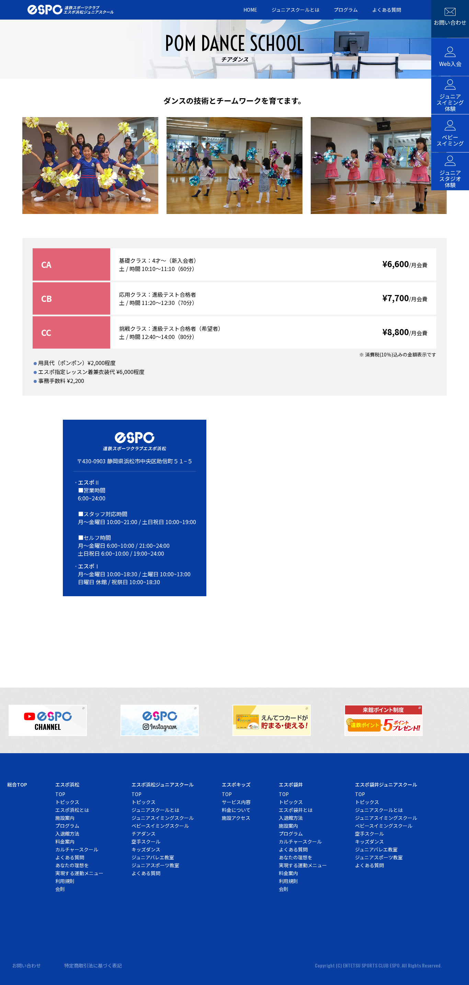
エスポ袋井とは (295, 809)
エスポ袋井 (291, 784)
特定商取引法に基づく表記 (93, 965)
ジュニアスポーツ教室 (155, 865)
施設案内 (65, 817)
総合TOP (17, 784)
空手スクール (145, 841)
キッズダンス (145, 849)
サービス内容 (236, 802)
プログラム (346, 10)
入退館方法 (67, 833)
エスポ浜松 (67, 784)
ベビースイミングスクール (160, 825)
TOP (60, 794)
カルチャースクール (76, 849)
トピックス (67, 802)
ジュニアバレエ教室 (152, 857)
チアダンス (143, 833)
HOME (250, 10)
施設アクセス (236, 817)
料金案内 (65, 841)
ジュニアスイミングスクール (162, 817)
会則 (60, 888)
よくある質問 (386, 10)
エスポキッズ (236, 784)
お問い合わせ (26, 965)
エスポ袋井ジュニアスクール (386, 784)
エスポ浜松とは (72, 809)
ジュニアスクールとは (295, 10)
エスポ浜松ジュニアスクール (162, 784)
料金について (236, 809)
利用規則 (65, 881)
